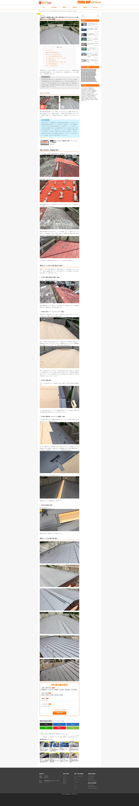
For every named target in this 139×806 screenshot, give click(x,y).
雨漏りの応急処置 (91, 785)
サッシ (93, 96)
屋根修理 (56, 689)
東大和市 (93, 78)
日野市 (88, 78)
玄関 (83, 98)
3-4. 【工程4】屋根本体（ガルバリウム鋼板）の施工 (56, 61)
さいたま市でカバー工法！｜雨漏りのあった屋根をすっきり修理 (92, 50)
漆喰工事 (64, 783)
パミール (96, 94)
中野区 (89, 70)
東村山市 (84, 81)
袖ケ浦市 (93, 72)
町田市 (94, 69)
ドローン (84, 100)
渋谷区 (88, 77)
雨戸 (95, 98)
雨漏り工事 (65, 780)
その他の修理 (74, 689)
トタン (83, 95)
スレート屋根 (85, 89)
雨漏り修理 (67, 689)
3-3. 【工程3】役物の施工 (51, 60)
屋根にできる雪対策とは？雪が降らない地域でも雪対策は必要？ (92, 61)
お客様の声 (74, 7)
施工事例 (64, 7)
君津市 (88, 72)
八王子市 (94, 74)
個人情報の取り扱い (58, 709)
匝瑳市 (88, 81)
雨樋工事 (64, 782)
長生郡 (93, 79)
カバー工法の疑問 (91, 777)
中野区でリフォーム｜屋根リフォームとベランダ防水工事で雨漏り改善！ (92, 40)
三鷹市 (83, 73)
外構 (83, 99)
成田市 (93, 77)
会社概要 (85, 7)
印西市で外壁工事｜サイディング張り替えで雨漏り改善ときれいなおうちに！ (92, 25)
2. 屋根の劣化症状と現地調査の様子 (52, 52)
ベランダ (88, 91)
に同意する (60, 709)
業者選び (93, 95)
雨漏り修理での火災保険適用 (92, 788)
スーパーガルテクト (77, 779)
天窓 (88, 95)
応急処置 (90, 94)
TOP (44, 7)
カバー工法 (51, 689)
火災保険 (84, 94)
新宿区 (83, 77)
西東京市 (84, 74)
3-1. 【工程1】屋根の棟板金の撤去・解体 (54, 56)
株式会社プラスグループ (48, 782)
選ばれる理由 (54, 7)
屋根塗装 (92, 89)
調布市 (93, 73)
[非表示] (60, 47)
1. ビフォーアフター (49, 50)
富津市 (83, 78)
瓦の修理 (62, 689)
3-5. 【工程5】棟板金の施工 (51, 63)
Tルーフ (75, 780)
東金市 (94, 70)
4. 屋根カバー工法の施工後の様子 (51, 65)
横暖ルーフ (76, 777)
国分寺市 (88, 79)
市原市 (83, 69)
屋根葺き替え (44, 689)
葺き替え (91, 87)
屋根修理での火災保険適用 (92, 780)
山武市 (83, 72)
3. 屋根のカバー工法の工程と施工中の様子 (53, 54)
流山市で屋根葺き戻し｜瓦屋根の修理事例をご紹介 (92, 34)
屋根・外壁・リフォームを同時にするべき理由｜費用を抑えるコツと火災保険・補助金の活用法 (92, 55)
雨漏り (94, 90)
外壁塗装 (84, 90)
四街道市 (89, 69)
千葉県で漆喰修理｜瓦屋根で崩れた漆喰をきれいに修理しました (92, 30)
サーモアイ (76, 788)
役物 (91, 98)
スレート (75, 785)
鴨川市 (83, 79)
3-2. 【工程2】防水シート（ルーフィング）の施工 (56, 58)
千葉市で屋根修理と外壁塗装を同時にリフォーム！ (92, 44)
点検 (93, 99)
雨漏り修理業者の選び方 (92, 786)
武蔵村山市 (94, 81)
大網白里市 (84, 70)
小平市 (88, 74)
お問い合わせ (95, 7)
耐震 (87, 98)
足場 (97, 99)
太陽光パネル (84, 96)
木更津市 (88, 73)
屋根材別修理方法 (91, 779)
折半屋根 (88, 99)
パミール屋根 (76, 782)
